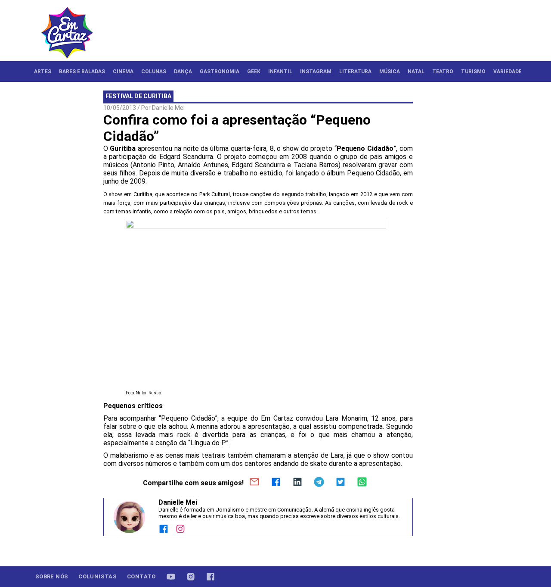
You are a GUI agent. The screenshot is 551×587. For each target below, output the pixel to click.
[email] (254, 482)
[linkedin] (297, 482)
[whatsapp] (362, 482)
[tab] (42, 71)
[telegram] (319, 482)
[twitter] (340, 482)
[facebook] (276, 482)
